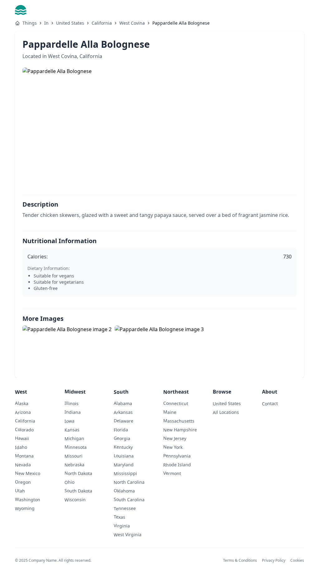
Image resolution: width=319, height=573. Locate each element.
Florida (121, 430)
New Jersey (174, 438)
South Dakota (78, 490)
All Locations (226, 412)
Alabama (123, 403)
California (102, 23)
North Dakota (78, 473)
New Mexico (27, 473)
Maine (169, 412)
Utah (20, 490)
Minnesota (75, 447)
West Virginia (127, 534)
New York (173, 447)
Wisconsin (75, 500)
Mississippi (125, 473)
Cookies (297, 560)
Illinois (71, 403)
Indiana (72, 412)
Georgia (122, 438)
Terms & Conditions (240, 560)
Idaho (21, 447)
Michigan (74, 438)
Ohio (69, 482)
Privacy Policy (273, 560)
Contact (270, 403)
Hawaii (22, 438)
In (46, 23)
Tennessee (125, 508)
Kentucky (123, 447)
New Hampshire (180, 430)
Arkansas (123, 412)
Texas (119, 517)
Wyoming (25, 508)
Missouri (73, 456)
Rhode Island (177, 465)
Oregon (23, 482)
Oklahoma (124, 490)
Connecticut (175, 403)
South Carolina (129, 499)
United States (70, 23)
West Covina (132, 23)
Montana (24, 456)
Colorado (24, 429)
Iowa (69, 421)
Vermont (172, 473)
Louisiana (124, 456)
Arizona (23, 412)
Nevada (23, 465)
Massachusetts (178, 421)
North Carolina (129, 482)
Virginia (122, 525)
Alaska (21, 403)
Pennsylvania (177, 456)
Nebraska (74, 465)
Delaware (123, 421)
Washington (27, 499)
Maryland (124, 465)
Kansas (71, 430)
